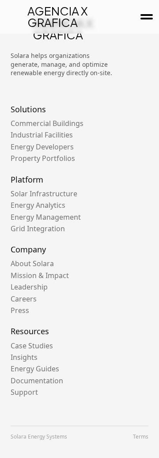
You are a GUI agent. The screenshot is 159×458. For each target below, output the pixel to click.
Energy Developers (42, 147)
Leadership (29, 287)
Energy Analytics (38, 205)
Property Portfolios (43, 158)
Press (20, 310)
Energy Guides (35, 369)
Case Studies (32, 346)
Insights (24, 357)
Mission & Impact (40, 275)
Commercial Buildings (47, 123)
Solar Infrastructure (44, 193)
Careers (24, 299)
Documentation (37, 380)
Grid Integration (38, 228)
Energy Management (46, 217)
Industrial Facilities (42, 135)
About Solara (32, 263)
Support (24, 392)
